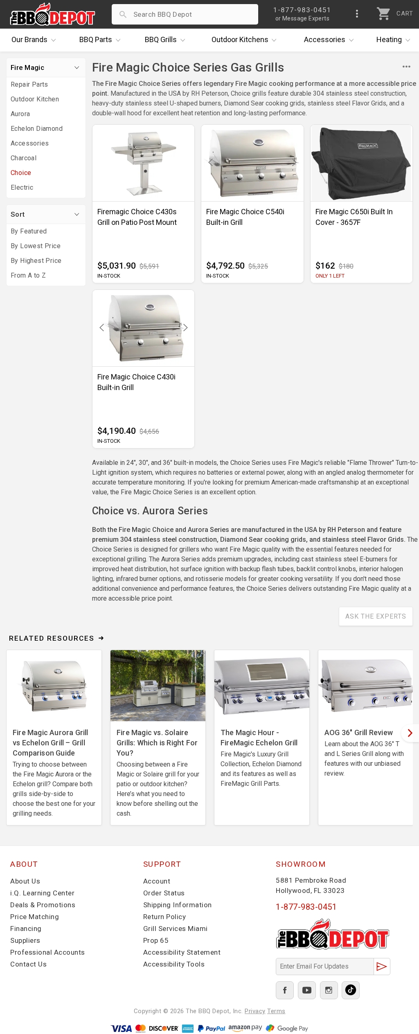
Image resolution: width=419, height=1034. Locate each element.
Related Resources (52, 638)
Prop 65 (156, 940)
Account (157, 881)
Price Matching (34, 917)
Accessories (324, 39)
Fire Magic (27, 67)
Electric (22, 187)
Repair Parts (29, 84)
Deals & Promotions (42, 905)
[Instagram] (329, 990)
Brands (29, 39)
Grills (161, 39)
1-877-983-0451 (306, 907)
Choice (21, 173)
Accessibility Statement (182, 952)
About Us (25, 881)
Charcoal (23, 158)
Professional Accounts (47, 952)
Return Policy (164, 917)
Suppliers (25, 940)
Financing (26, 928)
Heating (389, 39)
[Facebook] (285, 990)
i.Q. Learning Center (42, 893)
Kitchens (240, 39)
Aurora (20, 114)
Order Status (164, 893)
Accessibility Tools (174, 964)
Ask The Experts (375, 616)
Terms (276, 1011)
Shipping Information (177, 905)
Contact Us (28, 964)
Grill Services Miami (175, 928)
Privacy (255, 1011)
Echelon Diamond (37, 128)
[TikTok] (351, 990)
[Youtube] (307, 990)
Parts (95, 39)
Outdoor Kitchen (35, 99)
